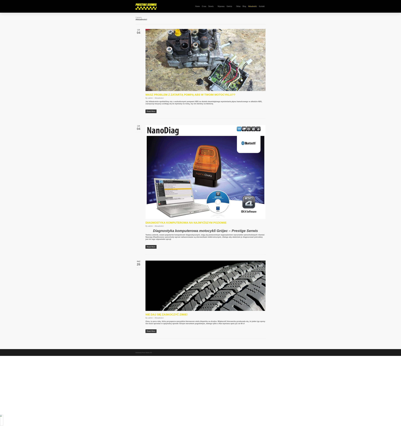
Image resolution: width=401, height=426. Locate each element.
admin (150, 98)
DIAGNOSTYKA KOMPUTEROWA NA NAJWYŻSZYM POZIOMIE (185, 222)
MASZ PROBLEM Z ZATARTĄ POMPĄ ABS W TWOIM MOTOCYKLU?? (190, 94)
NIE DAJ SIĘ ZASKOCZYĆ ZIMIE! (166, 314)
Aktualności (159, 98)
